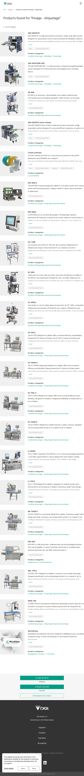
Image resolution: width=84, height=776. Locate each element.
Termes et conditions (43, 753)
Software (50, 654)
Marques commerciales (56, 753)
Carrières (42, 738)
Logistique (54, 168)
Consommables (33, 175)
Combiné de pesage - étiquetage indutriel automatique (48, 355)
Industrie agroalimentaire (42, 49)
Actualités (42, 743)
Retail (30, 49)
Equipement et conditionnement (40, 562)
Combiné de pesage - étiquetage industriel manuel (46, 203)
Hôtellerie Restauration (67, 168)
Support (42, 727)
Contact (42, 732)
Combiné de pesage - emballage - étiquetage (44, 56)
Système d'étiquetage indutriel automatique (44, 115)
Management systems (36, 654)
